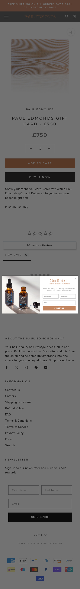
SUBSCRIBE (59, 308)
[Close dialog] (75, 278)
